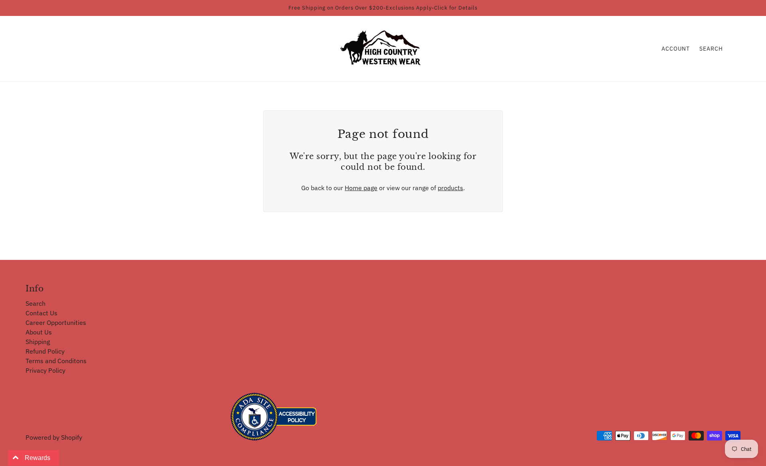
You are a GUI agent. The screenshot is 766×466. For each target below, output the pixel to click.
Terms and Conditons (56, 361)
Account (675, 48)
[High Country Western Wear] (383, 48)
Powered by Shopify (54, 437)
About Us (39, 332)
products (450, 188)
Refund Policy (45, 351)
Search (711, 48)
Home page (361, 188)
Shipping (38, 342)
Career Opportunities (56, 322)
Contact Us (41, 313)
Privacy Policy (45, 370)
